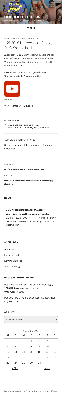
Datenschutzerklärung (14, 391)
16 (39, 352)
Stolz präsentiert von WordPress (42, 391)
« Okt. (15, 368)
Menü (32, 28)
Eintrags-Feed (11, 255)
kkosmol (36, 39)
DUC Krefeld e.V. (22, 17)
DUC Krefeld (15, 125)
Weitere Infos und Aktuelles (18, 106)
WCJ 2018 (45, 128)
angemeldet (21, 145)
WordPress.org (12, 266)
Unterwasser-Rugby (20, 128)
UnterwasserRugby (14, 292)
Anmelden (9, 249)
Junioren (29, 125)
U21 (38, 125)
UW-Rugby (14, 121)
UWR (36, 128)
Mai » (47, 368)
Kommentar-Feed (13, 261)
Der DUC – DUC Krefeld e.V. (18, 297)
